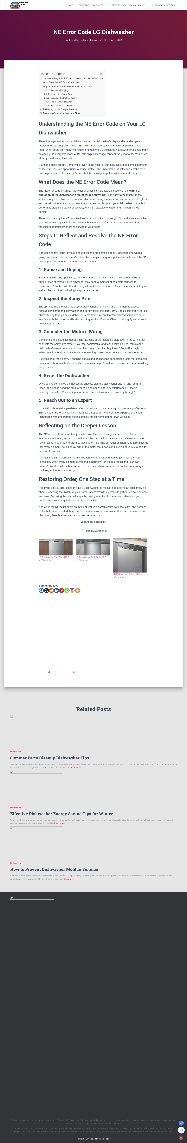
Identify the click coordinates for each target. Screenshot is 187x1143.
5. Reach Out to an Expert (60, 105)
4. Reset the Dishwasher (60, 101)
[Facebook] (41, 590)
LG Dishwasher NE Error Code (127, 574)
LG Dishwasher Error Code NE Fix (54, 557)
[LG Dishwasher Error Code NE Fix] (56, 547)
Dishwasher (15, 751)
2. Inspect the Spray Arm (60, 94)
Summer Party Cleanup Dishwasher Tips (49, 757)
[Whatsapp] (66, 590)
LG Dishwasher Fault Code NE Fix (92, 557)
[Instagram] (72, 590)
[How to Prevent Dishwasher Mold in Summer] (36, 844)
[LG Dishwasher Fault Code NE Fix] (93, 547)
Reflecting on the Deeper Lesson (60, 109)
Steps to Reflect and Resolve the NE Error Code (67, 86)
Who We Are (99, 5)
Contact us (83, 5)
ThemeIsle (104, 1139)
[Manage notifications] (181, 1137)
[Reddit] (51, 590)
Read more (75, 767)
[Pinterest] (61, 590)
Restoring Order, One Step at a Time (61, 113)
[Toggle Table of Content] (99, 74)
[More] (78, 590)
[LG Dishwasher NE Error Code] (130, 555)
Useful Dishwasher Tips (163, 5)
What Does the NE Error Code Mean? (62, 82)
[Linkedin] (56, 590)
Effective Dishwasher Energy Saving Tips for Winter (61, 813)
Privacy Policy (137, 5)
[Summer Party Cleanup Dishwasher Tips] (36, 732)
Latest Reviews (118, 5)
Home (70, 5)
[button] (106, 5)
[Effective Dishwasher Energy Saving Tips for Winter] (36, 788)
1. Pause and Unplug (58, 90)
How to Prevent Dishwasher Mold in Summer (54, 869)
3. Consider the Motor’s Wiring (62, 98)
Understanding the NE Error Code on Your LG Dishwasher (73, 78)
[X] (46, 590)
